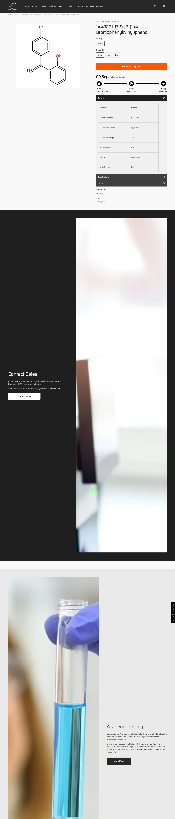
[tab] (131, 98)
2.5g (101, 55)
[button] (155, 6)
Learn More (119, 761)
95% (101, 44)
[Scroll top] (172, 816)
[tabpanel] (131, 137)
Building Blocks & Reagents (31, 15)
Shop (17, 15)
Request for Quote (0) (173, 612)
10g (117, 55)
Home (10, 15)
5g (109, 55)
